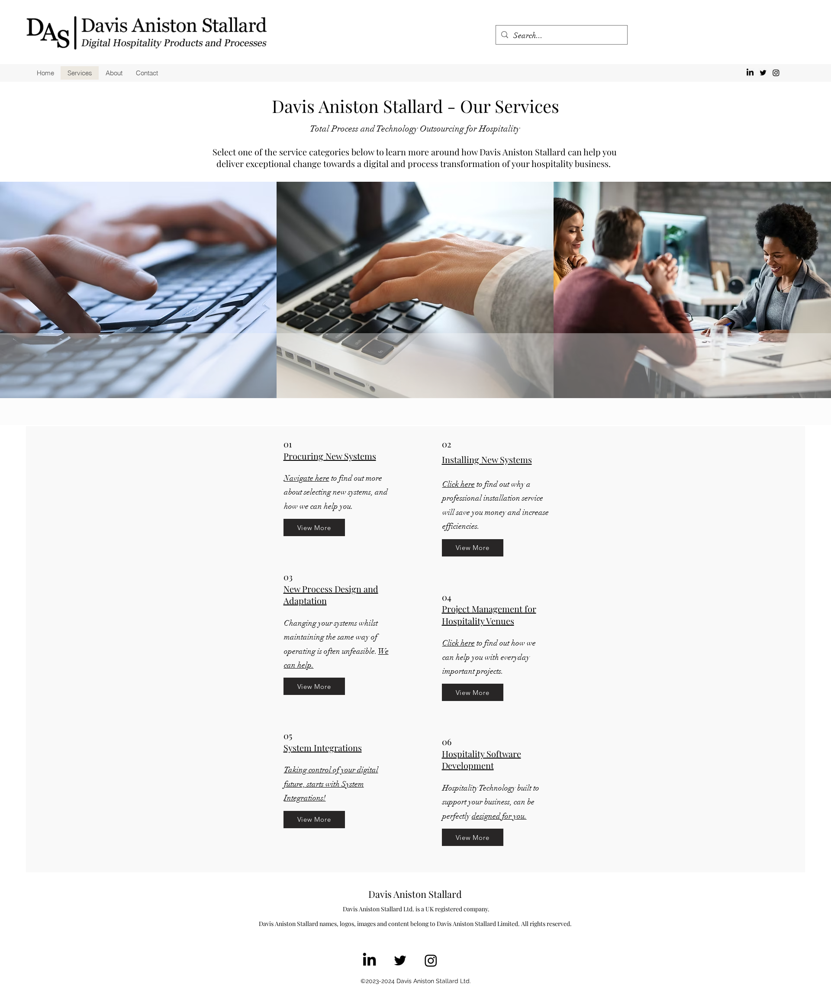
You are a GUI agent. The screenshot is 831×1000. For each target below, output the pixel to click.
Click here (458, 484)
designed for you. (499, 816)
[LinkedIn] (750, 72)
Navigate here (306, 478)
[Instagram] (776, 72)
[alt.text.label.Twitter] (763, 72)
